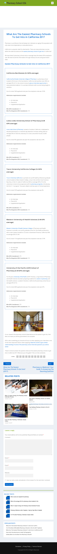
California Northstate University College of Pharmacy (21, 79)
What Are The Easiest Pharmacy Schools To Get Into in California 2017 (24, 530)
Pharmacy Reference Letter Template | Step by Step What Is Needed (26, 510)
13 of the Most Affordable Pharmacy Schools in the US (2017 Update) (24, 528)
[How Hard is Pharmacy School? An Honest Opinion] (40, 388)
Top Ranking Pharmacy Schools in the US (39, 407)
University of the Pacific (20, 277)
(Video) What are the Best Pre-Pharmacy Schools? (19, 534)
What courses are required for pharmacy (20, 496)
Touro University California (14, 178)
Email (7, 465)
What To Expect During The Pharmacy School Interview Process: (25, 505)
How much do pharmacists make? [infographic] (18, 532)
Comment (7, 437)
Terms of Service (37, 546)
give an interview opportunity (38, 83)
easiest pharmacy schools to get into (33, 51)
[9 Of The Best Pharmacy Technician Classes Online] (16, 411)
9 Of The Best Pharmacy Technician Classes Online (22, 514)
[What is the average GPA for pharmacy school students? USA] (8, 502)
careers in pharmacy (42, 279)
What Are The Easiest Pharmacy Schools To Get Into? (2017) (21, 525)
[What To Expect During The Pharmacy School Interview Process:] (16, 386)
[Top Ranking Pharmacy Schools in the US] (40, 404)
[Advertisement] (28, 17)
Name (7, 458)
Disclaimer (18, 546)
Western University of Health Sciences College (19, 228)
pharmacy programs (37, 184)
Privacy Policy (26, 546)
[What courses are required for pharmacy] (8, 498)
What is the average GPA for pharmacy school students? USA (24, 501)
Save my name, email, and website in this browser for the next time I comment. (28, 480)
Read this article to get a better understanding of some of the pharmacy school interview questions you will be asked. (27, 344)
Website (7, 473)
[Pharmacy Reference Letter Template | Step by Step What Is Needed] (8, 511)
